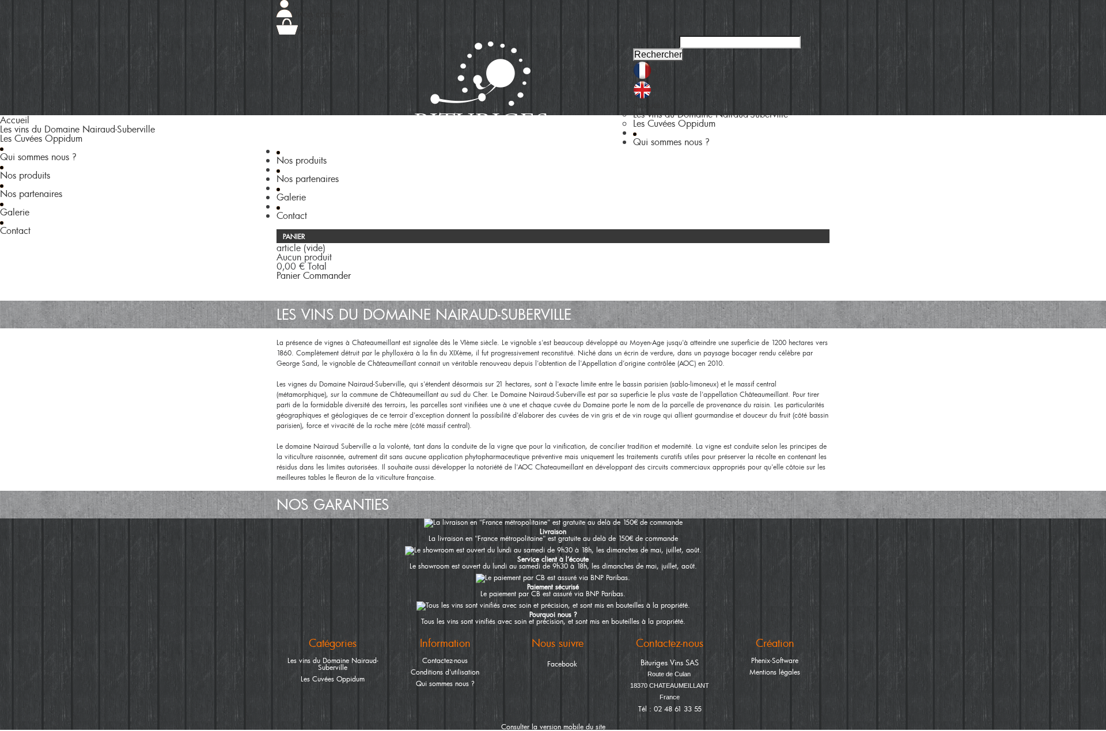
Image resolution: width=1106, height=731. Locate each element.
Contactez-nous (445, 660)
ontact (291, 215)
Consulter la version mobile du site (553, 726)
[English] (642, 95)
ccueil (647, 105)
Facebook (562, 663)
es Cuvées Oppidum (674, 123)
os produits (301, 160)
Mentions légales (774, 671)
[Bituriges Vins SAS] (481, 93)
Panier (295, 236)
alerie (291, 197)
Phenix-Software (774, 660)
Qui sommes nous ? (445, 683)
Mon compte (318, 13)
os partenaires (307, 178)
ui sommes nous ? (671, 141)
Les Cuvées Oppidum (333, 678)
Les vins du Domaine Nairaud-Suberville (332, 664)
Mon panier (333, 31)
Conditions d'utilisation (445, 671)
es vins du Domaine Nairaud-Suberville (710, 114)
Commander (327, 275)
